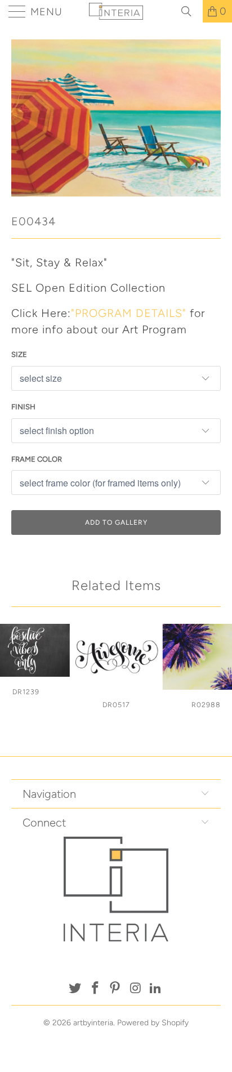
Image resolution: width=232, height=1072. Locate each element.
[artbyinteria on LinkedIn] (156, 989)
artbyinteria (93, 1023)
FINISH (23, 407)
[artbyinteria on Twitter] (75, 989)
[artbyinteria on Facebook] (95, 989)
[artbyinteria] (116, 11)
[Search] (190, 11)
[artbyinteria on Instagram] (135, 989)
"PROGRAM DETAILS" (128, 313)
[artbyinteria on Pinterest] (115, 989)
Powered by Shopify (153, 1023)
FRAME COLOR (36, 459)
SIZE (19, 354)
